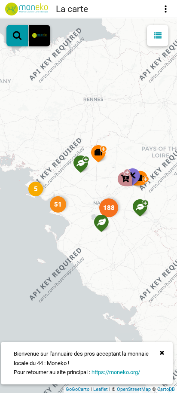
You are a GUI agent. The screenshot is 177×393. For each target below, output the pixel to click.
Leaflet (100, 389)
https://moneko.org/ (116, 372)
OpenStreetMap (134, 389)
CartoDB (166, 389)
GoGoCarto (77, 389)
